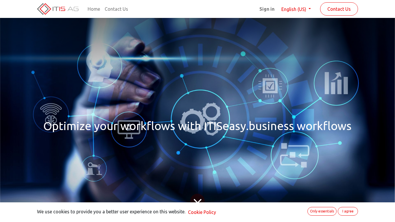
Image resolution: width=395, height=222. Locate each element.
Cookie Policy (202, 212)
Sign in (266, 9)
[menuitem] (93, 9)
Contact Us (339, 9)
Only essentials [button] (322, 211)
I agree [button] (348, 211)
